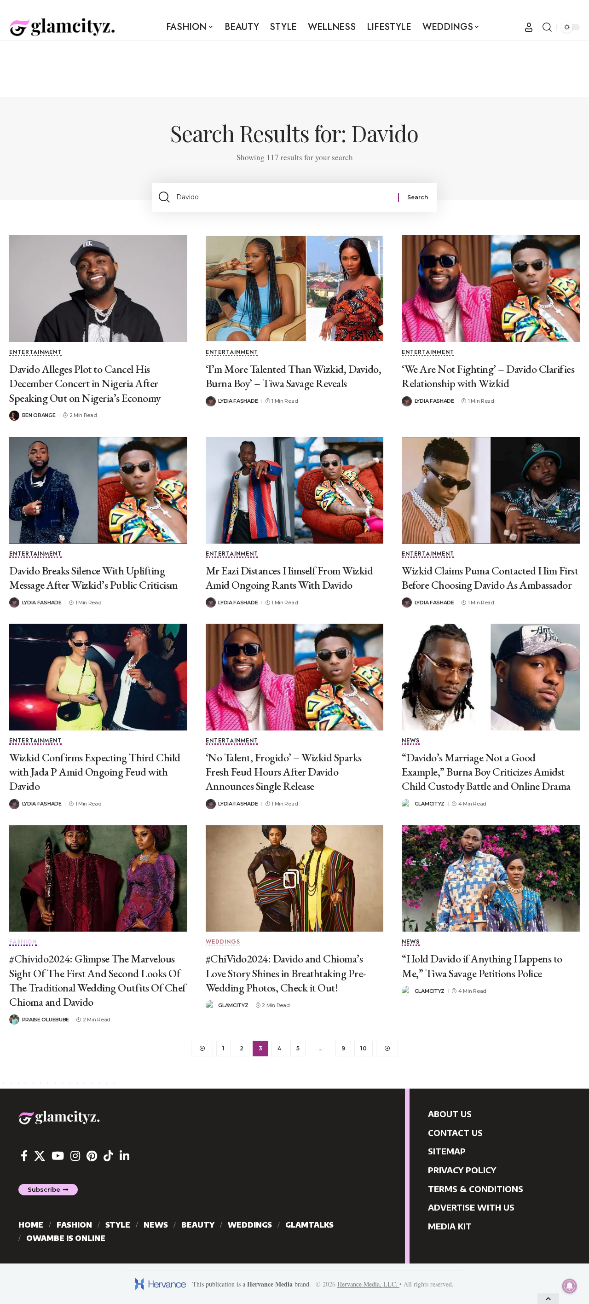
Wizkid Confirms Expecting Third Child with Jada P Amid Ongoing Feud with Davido (94, 771)
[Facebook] (24, 1156)
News (411, 741)
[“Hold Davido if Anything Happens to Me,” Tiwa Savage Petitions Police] (491, 878)
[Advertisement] (294, 68)
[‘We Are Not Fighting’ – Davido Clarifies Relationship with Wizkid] (491, 288)
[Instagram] (75, 1156)
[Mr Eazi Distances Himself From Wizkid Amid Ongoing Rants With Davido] (295, 490)
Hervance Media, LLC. (368, 1284)
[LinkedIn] (124, 1156)
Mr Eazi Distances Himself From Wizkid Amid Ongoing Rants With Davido (289, 577)
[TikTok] (108, 1156)
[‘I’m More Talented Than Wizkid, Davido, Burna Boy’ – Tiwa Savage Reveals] (295, 288)
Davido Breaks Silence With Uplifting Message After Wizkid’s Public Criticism (93, 577)
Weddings (223, 942)
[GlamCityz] (62, 27)
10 (363, 1048)
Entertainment (35, 352)
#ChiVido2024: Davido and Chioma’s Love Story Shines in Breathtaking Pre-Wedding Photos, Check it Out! (286, 972)
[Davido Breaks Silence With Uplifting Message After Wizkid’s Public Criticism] (98, 490)
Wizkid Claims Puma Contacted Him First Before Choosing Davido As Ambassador (490, 577)
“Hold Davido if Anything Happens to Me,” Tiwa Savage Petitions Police (482, 965)
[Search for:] (283, 197)
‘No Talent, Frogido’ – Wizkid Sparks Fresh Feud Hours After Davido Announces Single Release (284, 771)
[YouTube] (57, 1156)
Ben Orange (39, 415)
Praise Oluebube (45, 1019)
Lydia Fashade (238, 401)
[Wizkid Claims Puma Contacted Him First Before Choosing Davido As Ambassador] (491, 490)
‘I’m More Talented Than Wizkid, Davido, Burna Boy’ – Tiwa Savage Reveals (293, 376)
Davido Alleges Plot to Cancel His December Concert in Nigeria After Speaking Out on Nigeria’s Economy (85, 383)
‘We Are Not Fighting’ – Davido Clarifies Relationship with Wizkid (488, 376)
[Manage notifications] (569, 1286)
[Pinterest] (91, 1156)
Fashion (23, 942)
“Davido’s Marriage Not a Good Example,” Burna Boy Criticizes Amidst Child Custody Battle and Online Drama (486, 771)
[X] (39, 1156)
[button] (528, 27)
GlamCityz (430, 803)
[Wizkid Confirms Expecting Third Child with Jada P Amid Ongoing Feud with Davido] (98, 677)
